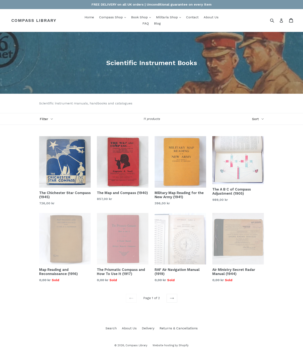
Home (89, 17)
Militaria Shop (169, 17)
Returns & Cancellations (179, 328)
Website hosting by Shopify (171, 345)
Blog (157, 23)
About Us (211, 17)
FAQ (145, 23)
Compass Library (33, 20)
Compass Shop (113, 17)
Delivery (148, 328)
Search (111, 328)
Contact (192, 17)
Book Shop (142, 17)
